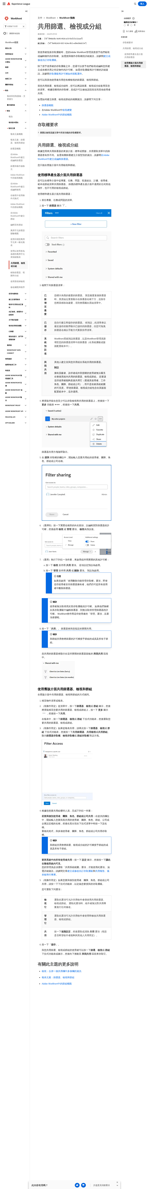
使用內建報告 (13, 294)
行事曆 (11, 331)
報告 (6, 90)
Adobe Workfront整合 (13, 398)
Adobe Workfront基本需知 (13, 60)
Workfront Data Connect (14, 351)
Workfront (51, 17)
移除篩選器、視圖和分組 (17, 274)
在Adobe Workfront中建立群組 (17, 216)
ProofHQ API (10, 417)
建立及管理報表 (14, 299)
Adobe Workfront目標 (13, 384)
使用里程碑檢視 (17, 281)
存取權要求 (128, 42)
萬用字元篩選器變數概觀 (17, 232)
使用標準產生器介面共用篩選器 (133, 56)
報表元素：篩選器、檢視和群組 (58, 977)
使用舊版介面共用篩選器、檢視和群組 (133, 64)
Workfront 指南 (67, 17)
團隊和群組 (9, 85)
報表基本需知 (13, 122)
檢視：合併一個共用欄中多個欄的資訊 (61, 971)
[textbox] (14, 26)
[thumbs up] (77, 1185)
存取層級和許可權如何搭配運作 (65, 73)
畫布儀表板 (11, 105)
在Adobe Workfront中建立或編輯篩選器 (17, 157)
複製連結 (141, 31)
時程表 (7, 370)
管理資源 (8, 359)
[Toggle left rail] (26, 11)
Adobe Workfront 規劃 (13, 391)
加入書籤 (129, 31)
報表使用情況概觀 (15, 326)
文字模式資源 (13, 320)
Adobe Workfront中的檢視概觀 (17, 176)
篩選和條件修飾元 (17, 167)
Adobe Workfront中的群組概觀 (57, 114)
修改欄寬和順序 (17, 287)
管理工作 (8, 79)
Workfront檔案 (11, 42)
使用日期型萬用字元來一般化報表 (17, 242)
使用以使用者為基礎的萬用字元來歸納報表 (17, 254)
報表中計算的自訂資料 (16, 305)
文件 (40, 17)
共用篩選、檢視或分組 (18, 264)
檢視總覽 (67, 109)
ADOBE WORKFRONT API (14, 411)
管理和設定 (9, 54)
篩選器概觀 (47, 105)
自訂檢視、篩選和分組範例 (16, 313)
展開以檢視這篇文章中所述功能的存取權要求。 (61, 132)
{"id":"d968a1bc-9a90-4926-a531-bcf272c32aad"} (63, 38)
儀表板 (9, 345)
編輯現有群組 (16, 224)
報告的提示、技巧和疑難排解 (16, 337)
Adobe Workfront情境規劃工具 (13, 376)
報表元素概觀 (16, 134)
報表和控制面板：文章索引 (16, 97)
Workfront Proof (12, 405)
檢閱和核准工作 (10, 365)
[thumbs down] (83, 1185)
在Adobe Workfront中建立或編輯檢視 (17, 186)
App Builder (10, 423)
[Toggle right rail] (122, 11)
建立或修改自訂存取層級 (80, 870)
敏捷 (6, 67)
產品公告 (8, 48)
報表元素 (12, 128)
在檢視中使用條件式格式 (17, 197)
